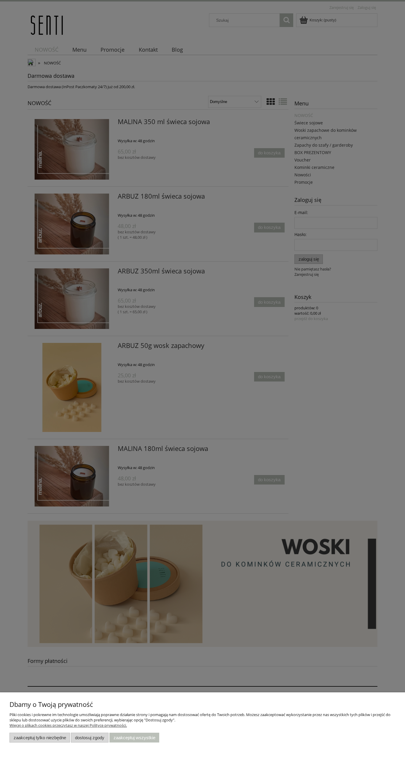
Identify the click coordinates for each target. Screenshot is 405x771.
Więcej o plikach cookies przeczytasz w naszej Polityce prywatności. (68, 725)
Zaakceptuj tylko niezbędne (40, 737)
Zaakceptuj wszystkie (134, 737)
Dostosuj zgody (89, 737)
